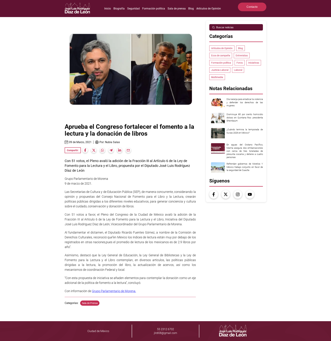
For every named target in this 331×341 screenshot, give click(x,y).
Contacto (252, 6)
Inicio (107, 8)
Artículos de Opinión (208, 8)
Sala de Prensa (90, 303)
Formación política (153, 8)
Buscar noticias (225, 27)
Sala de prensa (177, 8)
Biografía (119, 8)
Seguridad (133, 8)
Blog (191, 8)
